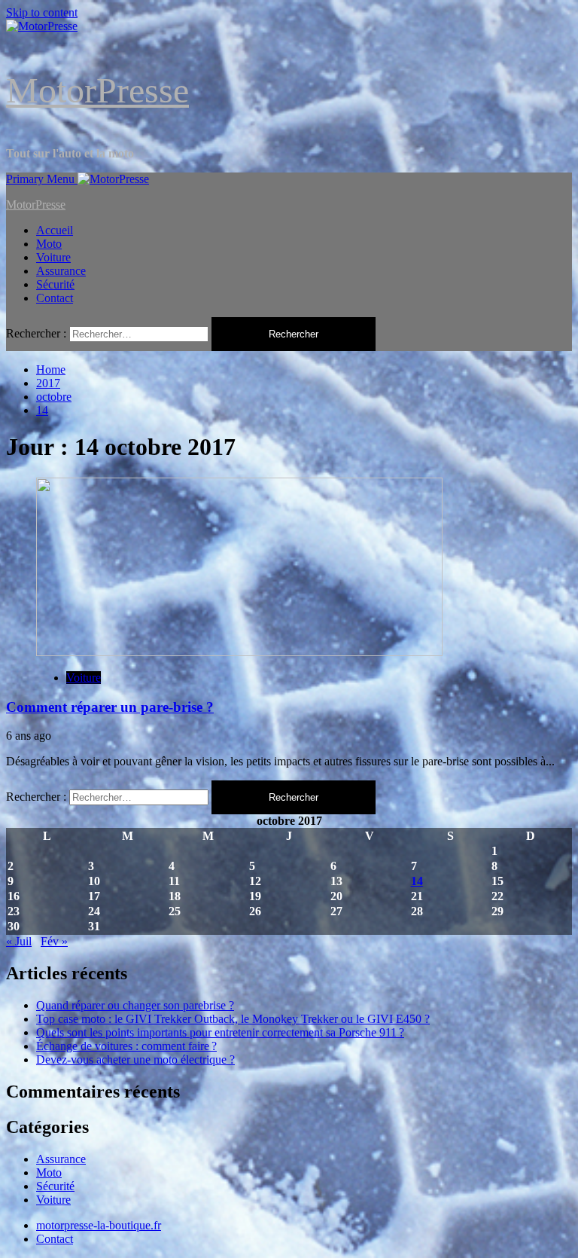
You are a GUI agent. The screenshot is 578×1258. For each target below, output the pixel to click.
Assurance (61, 270)
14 (417, 881)
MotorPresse (97, 90)
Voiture (53, 257)
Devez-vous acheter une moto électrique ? (135, 1059)
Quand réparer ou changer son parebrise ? (135, 1005)
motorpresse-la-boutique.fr (98, 1225)
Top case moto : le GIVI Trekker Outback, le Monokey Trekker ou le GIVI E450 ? (233, 1018)
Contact (54, 298)
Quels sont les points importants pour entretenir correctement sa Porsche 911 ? (220, 1032)
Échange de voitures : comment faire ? (126, 1046)
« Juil (19, 941)
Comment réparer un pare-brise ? (110, 707)
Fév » (54, 941)
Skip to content (42, 12)
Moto (49, 243)
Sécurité (55, 284)
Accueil (54, 230)
